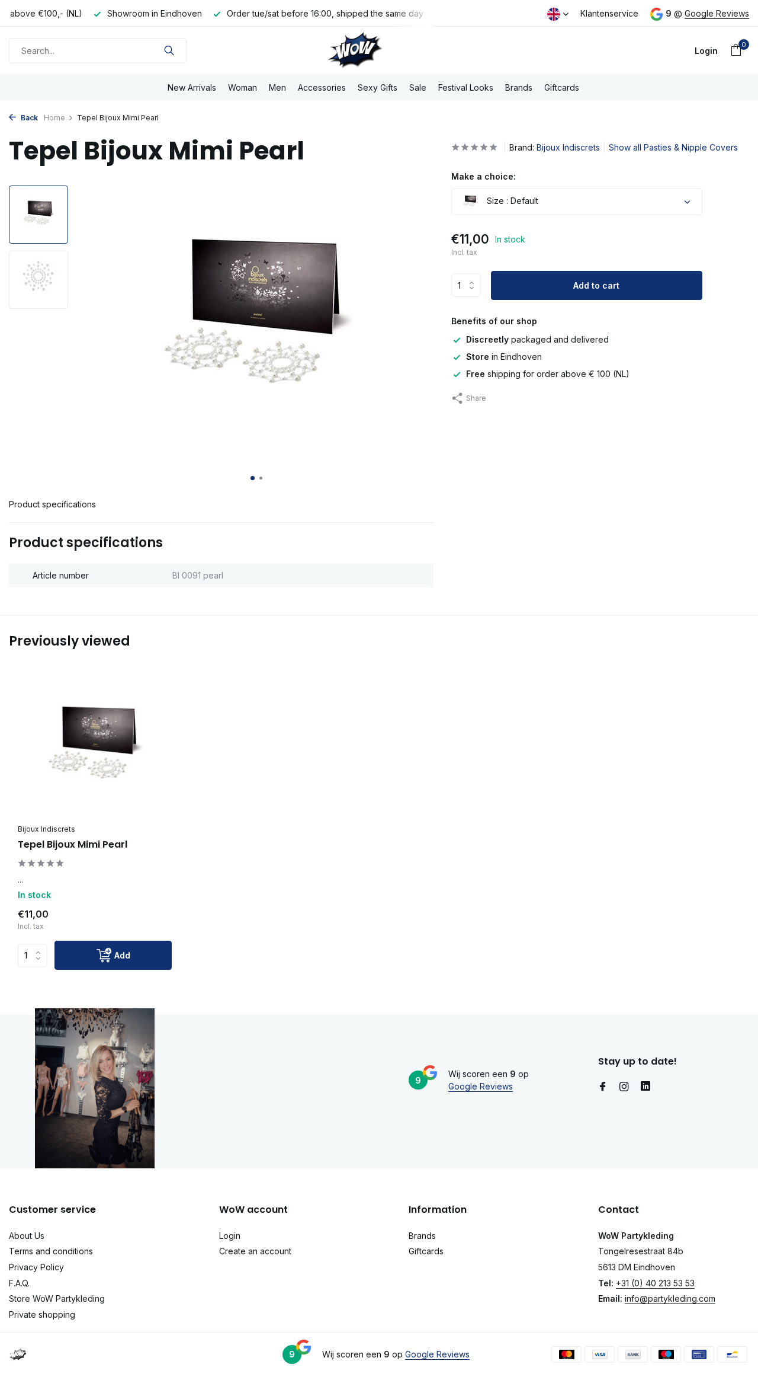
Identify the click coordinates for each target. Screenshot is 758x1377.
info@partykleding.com (670, 1298)
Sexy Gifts (377, 87)
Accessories (322, 87)
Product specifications (52, 504)
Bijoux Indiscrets (568, 147)
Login (229, 1236)
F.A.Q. (19, 1283)
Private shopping (42, 1314)
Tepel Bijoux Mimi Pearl (72, 845)
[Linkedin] (645, 1087)
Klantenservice (609, 13)
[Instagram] (624, 1087)
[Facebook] (603, 1087)
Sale (417, 87)
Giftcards (561, 87)
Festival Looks (465, 87)
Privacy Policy (36, 1267)
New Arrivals (192, 87)
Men (277, 87)
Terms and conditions (51, 1251)
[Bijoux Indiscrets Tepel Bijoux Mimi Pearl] (95, 749)
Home (54, 117)
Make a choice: (483, 176)
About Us (26, 1236)
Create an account (255, 1251)
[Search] (169, 50)
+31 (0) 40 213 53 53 (655, 1283)
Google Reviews (717, 13)
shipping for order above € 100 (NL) (547, 374)
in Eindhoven (504, 357)
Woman (242, 87)
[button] (252, 478)
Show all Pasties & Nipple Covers (673, 147)
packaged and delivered (537, 339)
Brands (518, 87)
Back (28, 117)
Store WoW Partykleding (57, 1298)
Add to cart (596, 285)
